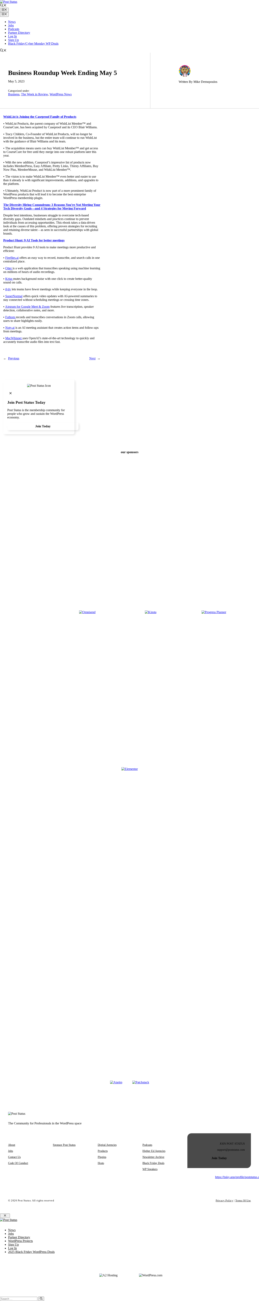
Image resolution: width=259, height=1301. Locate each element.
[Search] (41, 1299)
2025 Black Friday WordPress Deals (31, 1252)
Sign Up (13, 40)
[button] (3, 5)
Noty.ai (10, 327)
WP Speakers (149, 1169)
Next (92, 358)
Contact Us (14, 1157)
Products (103, 1150)
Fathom (10, 317)
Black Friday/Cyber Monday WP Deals (33, 43)
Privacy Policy (224, 1200)
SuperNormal (13, 296)
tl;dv (8, 289)
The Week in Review (34, 94)
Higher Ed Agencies (153, 1150)
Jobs (11, 25)
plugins (102, 1157)
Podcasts (13, 29)
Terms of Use (243, 1200)
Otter (9, 268)
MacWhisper (13, 338)
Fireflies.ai (12, 257)
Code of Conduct (18, 1163)
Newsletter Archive (153, 1157)
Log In (12, 36)
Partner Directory (19, 32)
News (12, 21)
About (11, 1144)
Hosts (101, 1163)
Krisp (9, 278)
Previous (13, 358)
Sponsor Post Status (64, 1144)
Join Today (43, 426)
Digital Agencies (107, 1144)
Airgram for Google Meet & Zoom (27, 306)
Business (13, 94)
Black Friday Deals (153, 1163)
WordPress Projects (20, 1241)
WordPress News (61, 94)
